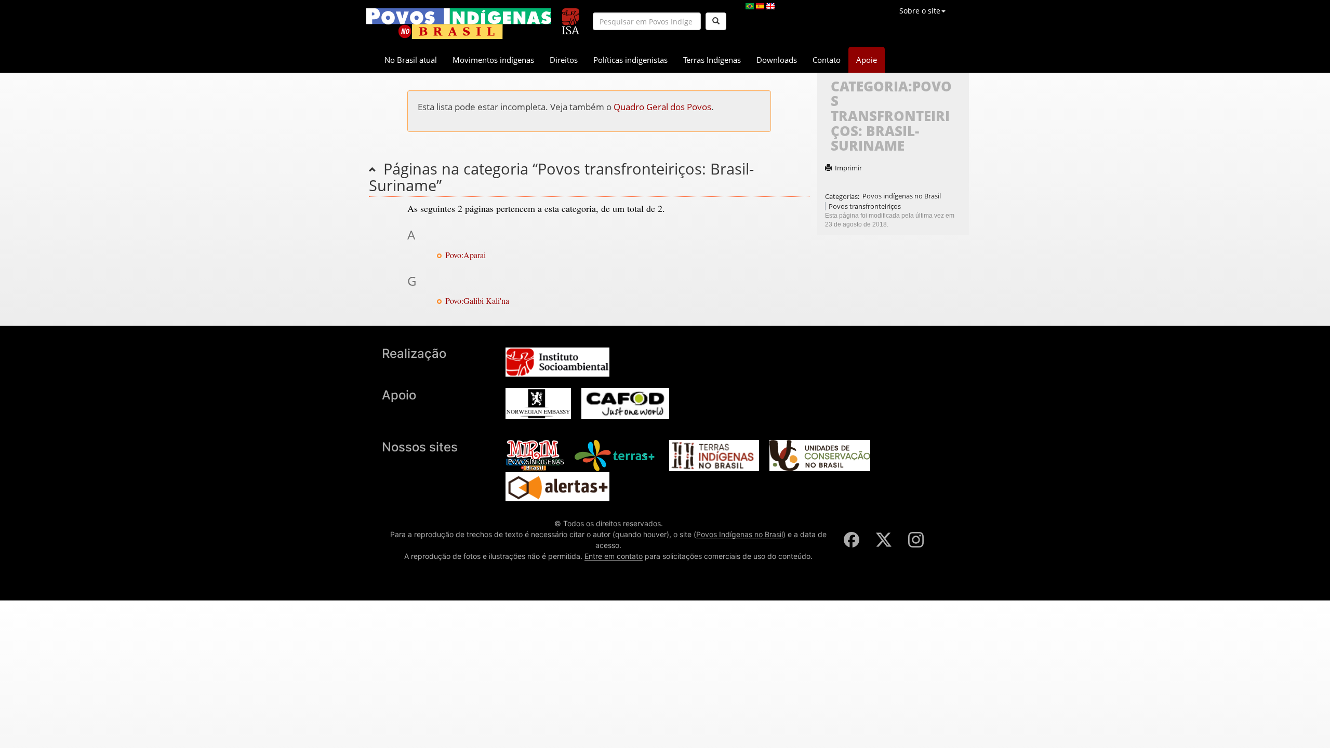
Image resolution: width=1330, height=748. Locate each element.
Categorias (841, 196)
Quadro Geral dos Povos (662, 107)
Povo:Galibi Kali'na (477, 300)
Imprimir (848, 167)
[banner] (458, 24)
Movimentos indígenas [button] (493, 60)
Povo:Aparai (465, 254)
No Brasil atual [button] (410, 60)
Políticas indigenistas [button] (630, 60)
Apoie (866, 60)
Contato (827, 60)
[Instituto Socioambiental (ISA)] (570, 17)
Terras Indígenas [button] (712, 60)
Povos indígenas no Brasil (901, 196)
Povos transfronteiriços (865, 206)
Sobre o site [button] (919, 11)
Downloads (776, 60)
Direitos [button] (564, 60)
